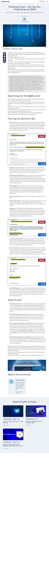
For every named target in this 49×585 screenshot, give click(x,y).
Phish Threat (14, 48)
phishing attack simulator (32, 52)
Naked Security (7, 48)
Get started (42, 1)
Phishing (20, 48)
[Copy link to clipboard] (4, 54)
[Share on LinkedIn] (4, 59)
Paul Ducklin (26, 21)
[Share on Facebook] (4, 61)
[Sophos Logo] (5, 1)
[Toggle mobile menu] (47, 1)
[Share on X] (4, 56)
